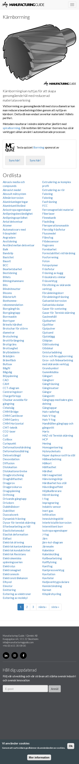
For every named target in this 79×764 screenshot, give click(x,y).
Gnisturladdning (52, 352)
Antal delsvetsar (13, 221)
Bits (5, 285)
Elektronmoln (11, 574)
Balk (5, 249)
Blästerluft (9, 296)
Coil (5, 435)
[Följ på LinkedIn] (6, 655)
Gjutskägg (48, 336)
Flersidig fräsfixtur (53, 229)
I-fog (45, 498)
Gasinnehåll (49, 316)
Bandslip (8, 253)
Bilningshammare (13, 281)
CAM (6, 384)
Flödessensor (50, 241)
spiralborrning (11, 128)
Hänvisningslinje (52, 479)
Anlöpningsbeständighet (18, 213)
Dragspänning (11, 491)
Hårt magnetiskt (52, 475)
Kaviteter (48, 578)
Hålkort (47, 463)
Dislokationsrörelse (15, 471)
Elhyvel (7, 582)
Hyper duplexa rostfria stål (58, 455)
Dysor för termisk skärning (19, 522)
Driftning (8, 494)
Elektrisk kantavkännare (17, 546)
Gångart (47, 376)
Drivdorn (8, 502)
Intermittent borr (52, 526)
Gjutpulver (48, 328)
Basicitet (8, 257)
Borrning (38, 147)
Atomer (7, 225)
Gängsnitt (48, 396)
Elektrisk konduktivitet (16, 550)
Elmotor (8, 586)
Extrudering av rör (53, 190)
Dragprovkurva (12, 487)
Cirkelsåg (8, 407)
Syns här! (14, 160)
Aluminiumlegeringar (15, 201)
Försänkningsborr (53, 293)
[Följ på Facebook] (23, 655)
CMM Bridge (11, 411)
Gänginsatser (50, 388)
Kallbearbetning (52, 558)
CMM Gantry (11, 419)
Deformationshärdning (17, 447)
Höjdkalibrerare (52, 491)
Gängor (47, 391)
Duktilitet (9, 510)
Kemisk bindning (52, 586)
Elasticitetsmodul (13, 530)
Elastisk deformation (15, 534)
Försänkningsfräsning (55, 296)
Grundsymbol (50, 368)
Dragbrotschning (13, 475)
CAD (6, 380)
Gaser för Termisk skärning (58, 312)
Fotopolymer (50, 265)
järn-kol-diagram (52, 542)
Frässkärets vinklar (54, 277)
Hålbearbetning (51, 459)
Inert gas (47, 510)
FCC (45, 205)
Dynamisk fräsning (14, 518)
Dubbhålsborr (11, 506)
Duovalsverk (10, 514)
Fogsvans (48, 245)
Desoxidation (11, 459)
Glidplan (47, 340)
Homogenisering (52, 447)
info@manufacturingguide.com (18, 642)
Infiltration (49, 514)
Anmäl (54, 688)
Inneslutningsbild (52, 518)
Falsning (47, 193)
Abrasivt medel (12, 190)
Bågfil (6, 368)
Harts (45, 431)
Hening (46, 443)
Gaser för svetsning (54, 308)
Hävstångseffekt (52, 487)
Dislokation (10, 467)
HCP (45, 439)
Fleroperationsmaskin (55, 225)
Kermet (46, 589)
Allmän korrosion (13, 197)
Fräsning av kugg (52, 273)
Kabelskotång (50, 554)
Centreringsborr (13, 391)
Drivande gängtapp (14, 498)
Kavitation (48, 574)
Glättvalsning (50, 344)
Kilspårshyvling (51, 594)
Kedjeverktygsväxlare (55, 582)
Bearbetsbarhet (12, 269)
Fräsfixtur (48, 269)
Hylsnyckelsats (51, 451)
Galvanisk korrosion (54, 300)
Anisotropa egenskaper (17, 209)
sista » (55, 607)
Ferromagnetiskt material (57, 209)
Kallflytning (49, 562)
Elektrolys (9, 566)
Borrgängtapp (11, 312)
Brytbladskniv (11, 352)
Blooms (7, 293)
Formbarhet (49, 249)
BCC (5, 265)
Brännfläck (9, 360)
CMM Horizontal (13, 423)
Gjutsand (47, 332)
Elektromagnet (12, 570)
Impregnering (50, 502)
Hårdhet (47, 471)
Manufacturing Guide (22, 5)
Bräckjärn (9, 356)
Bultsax (7, 364)
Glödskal (47, 348)
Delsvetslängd (12, 455)
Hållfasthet (49, 467)
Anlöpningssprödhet (15, 217)
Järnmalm (48, 546)
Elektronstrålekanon (15, 578)
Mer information (39, 757)
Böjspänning (10, 376)
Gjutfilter (48, 324)
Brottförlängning (13, 340)
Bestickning (10, 273)
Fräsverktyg (49, 281)
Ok (71, 746)
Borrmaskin (10, 316)
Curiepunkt (9, 443)
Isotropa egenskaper (55, 530)
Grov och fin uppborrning (57, 356)
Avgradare (9, 237)
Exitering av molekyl (15, 597)
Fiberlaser (48, 213)
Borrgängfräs (11, 308)
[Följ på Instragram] (14, 655)
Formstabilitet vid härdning (58, 253)
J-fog (45, 534)
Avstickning (10, 241)
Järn (44, 538)
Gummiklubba (50, 372)
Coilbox (7, 439)
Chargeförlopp (12, 396)
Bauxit (7, 261)
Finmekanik (49, 217)
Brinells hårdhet (12, 324)
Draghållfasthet (13, 479)
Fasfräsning (49, 201)
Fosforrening (50, 257)
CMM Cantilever (13, 415)
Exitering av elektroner (17, 594)
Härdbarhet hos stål (54, 483)
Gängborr (48, 380)
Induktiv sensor (51, 506)
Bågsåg (7, 372)
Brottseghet (10, 348)
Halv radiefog (50, 411)
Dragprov (9, 483)
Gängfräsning (50, 384)
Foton (46, 261)
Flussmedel (49, 233)
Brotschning (10, 336)
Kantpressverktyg (53, 570)
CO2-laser (9, 431)
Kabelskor (48, 550)
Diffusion (9, 463)
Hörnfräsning (50, 494)
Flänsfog (47, 237)
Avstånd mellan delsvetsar (19, 245)
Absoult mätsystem (14, 193)
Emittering (9, 589)
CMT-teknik (10, 427)
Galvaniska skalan (53, 304)
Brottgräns (10, 344)
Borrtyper (9, 320)
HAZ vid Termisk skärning (57, 435)
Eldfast (7, 538)
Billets (7, 277)
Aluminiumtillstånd (14, 205)
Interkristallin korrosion (56, 522)
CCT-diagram (11, 388)
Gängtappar (49, 407)
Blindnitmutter (12, 288)
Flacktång (48, 221)
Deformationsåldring (16, 451)
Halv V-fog (49, 415)
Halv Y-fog (48, 419)
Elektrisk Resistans (14, 554)
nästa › (43, 607)
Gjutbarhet (49, 320)
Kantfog (47, 566)
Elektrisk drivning (13, 542)
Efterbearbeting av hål (16, 526)
